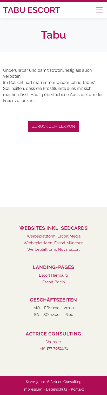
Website (53, 342)
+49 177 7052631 (53, 348)
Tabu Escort (31, 10)
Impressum (32, 389)
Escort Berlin (53, 282)
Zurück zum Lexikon (53, 126)
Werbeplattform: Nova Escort (53, 250)
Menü (99, 10)
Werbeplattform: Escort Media (54, 236)
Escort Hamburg (53, 275)
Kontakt (77, 389)
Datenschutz (56, 389)
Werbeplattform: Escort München (54, 243)
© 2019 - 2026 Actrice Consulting (54, 382)
